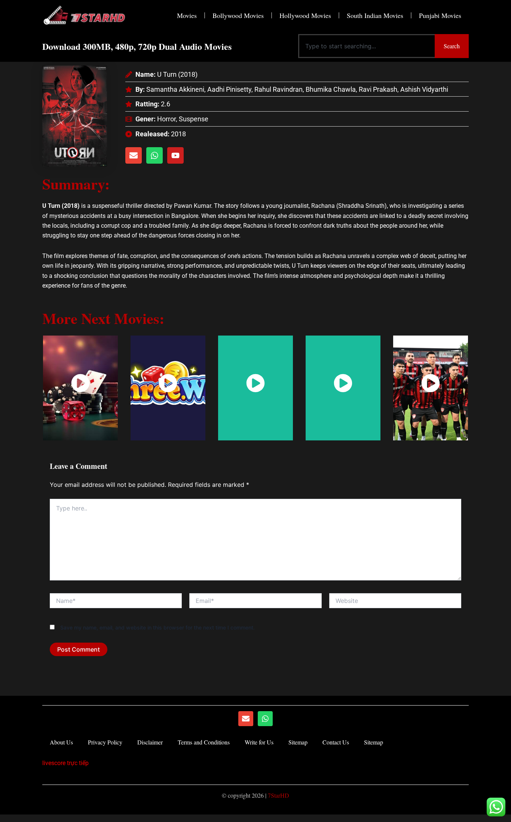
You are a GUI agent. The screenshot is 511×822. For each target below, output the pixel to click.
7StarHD (278, 795)
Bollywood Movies (238, 15)
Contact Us (335, 742)
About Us (61, 742)
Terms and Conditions (204, 742)
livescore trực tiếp (65, 763)
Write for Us (259, 742)
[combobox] (366, 46)
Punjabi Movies (440, 15)
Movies (187, 15)
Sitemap (297, 742)
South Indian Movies (375, 15)
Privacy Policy (105, 742)
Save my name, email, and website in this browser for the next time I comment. (157, 627)
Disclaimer (150, 742)
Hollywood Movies (305, 15)
